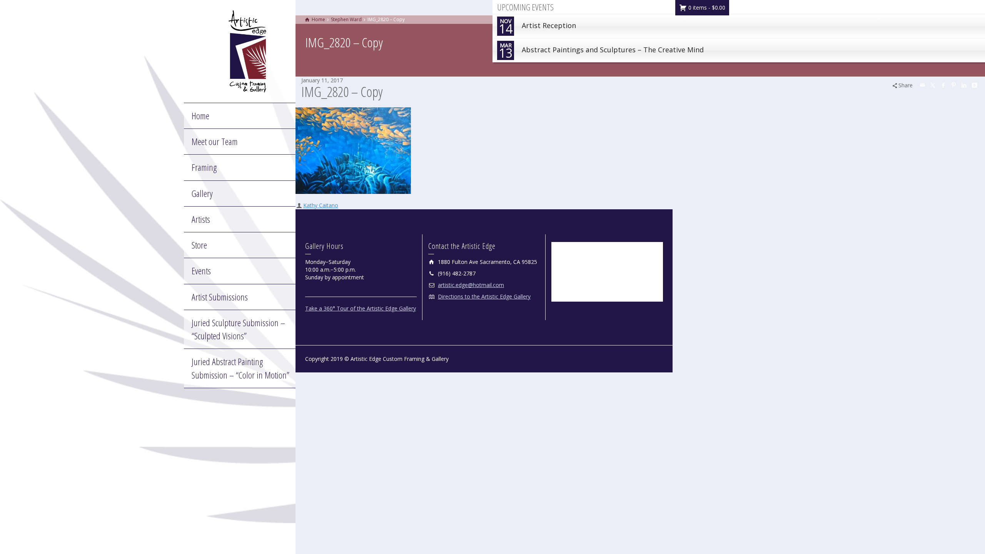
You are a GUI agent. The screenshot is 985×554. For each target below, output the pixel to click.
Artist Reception (537, 27)
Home (200, 115)
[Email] (922, 85)
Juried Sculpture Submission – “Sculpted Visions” (238, 329)
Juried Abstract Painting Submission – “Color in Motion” (240, 368)
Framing (204, 167)
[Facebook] (943, 85)
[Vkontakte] (974, 85)
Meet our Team (215, 141)
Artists (201, 219)
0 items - (706, 7)
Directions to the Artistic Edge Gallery (484, 296)
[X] (933, 85)
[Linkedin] (964, 85)
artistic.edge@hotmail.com (471, 285)
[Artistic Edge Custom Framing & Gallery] (247, 50)
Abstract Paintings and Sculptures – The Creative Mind (601, 51)
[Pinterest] (953, 85)
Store (199, 245)
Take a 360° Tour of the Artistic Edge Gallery (360, 308)
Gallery (202, 193)
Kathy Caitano (320, 205)
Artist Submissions (220, 296)
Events (201, 270)
